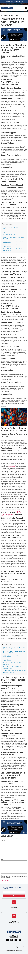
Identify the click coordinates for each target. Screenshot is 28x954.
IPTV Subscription (11, 513)
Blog (17, 947)
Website (2, 870)
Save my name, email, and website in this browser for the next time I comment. (14, 877)
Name (2, 859)
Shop (12, 947)
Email (2, 864)
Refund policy (20, 944)
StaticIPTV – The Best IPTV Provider (11, 235)
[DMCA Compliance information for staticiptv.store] (14, 936)
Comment (3, 843)
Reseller (23, 947)
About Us (5, 947)
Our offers (7, 944)
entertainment (11, 466)
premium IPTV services (6, 568)
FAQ (13, 944)
